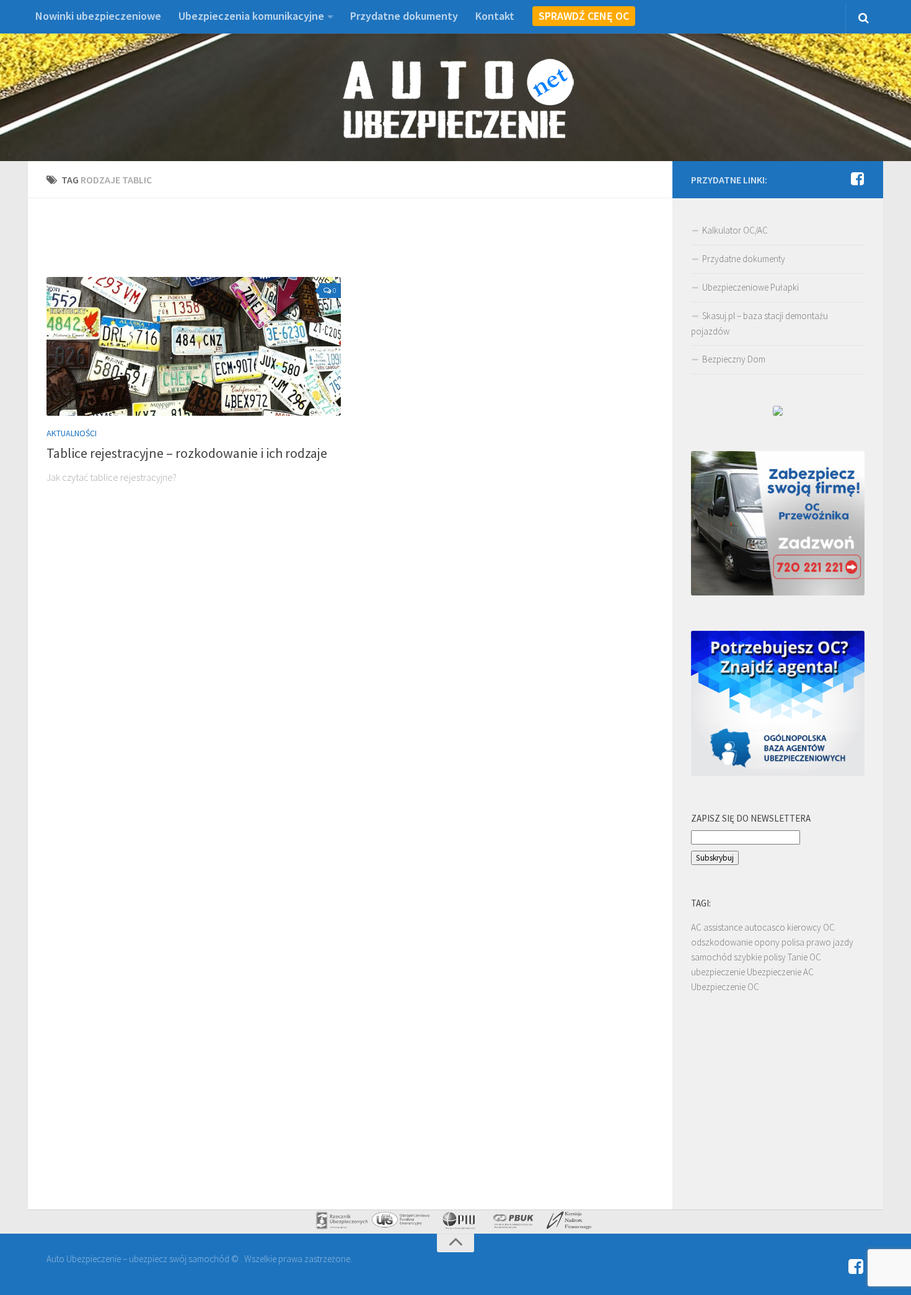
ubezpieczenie (718, 972)
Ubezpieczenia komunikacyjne (251, 16)
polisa (792, 942)
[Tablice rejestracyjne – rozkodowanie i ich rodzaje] (193, 346)
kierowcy (804, 927)
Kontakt (494, 16)
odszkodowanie (721, 942)
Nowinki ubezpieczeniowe (98, 16)
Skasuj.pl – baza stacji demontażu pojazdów (759, 323)
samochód (711, 957)
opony (767, 942)
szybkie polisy (760, 957)
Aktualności (71, 433)
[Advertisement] (350, 245)
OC (829, 927)
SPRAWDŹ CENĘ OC (584, 16)
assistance (722, 927)
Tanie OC (804, 957)
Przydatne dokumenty (404, 16)
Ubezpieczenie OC (725, 987)
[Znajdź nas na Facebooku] (857, 179)
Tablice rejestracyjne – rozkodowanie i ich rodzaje (186, 453)
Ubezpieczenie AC (780, 972)
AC (696, 927)
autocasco (764, 927)
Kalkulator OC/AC (735, 230)
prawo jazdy (829, 942)
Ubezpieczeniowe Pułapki (750, 287)
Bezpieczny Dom (733, 359)
